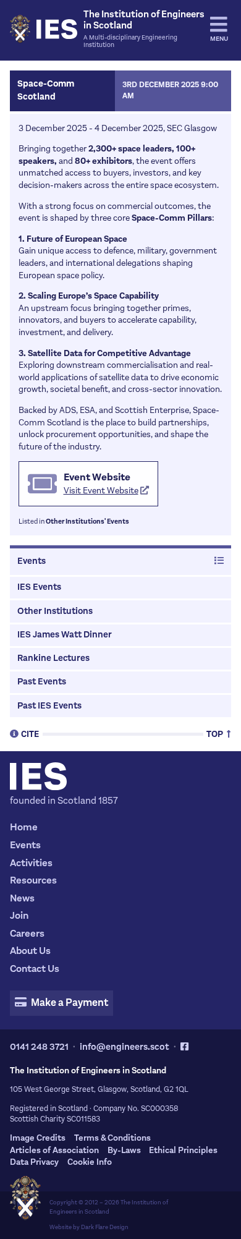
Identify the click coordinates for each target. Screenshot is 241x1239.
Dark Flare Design (105, 1227)
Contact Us (34, 968)
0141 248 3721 (39, 1047)
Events (31, 561)
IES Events (39, 587)
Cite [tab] (30, 733)
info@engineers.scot (124, 1047)
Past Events (41, 682)
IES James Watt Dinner (64, 635)
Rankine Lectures (53, 658)
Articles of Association (54, 1150)
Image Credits (38, 1138)
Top (215, 733)
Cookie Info (89, 1162)
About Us (30, 950)
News (22, 898)
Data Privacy (34, 1162)
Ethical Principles (183, 1150)
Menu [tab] (219, 39)
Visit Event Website (101, 490)
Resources (33, 880)
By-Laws (124, 1150)
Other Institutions (55, 611)
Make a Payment (68, 1003)
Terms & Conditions (112, 1138)
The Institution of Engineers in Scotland (108, 1207)
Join (19, 915)
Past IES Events (49, 706)
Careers (27, 933)
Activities (31, 862)
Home (24, 826)
